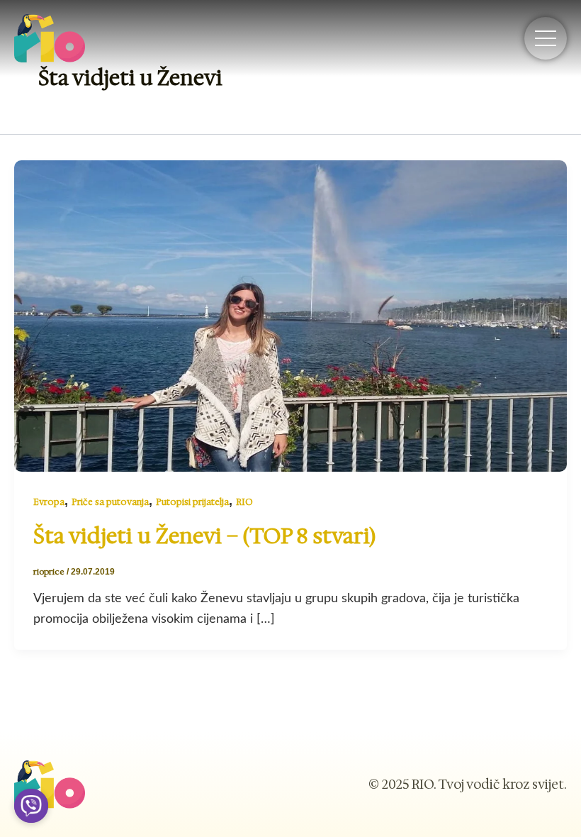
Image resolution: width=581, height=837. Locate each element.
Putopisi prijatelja (192, 502)
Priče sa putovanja (110, 502)
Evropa (48, 502)
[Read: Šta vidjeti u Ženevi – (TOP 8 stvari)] (290, 314)
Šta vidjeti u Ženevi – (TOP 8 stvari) (204, 535)
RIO (244, 502)
